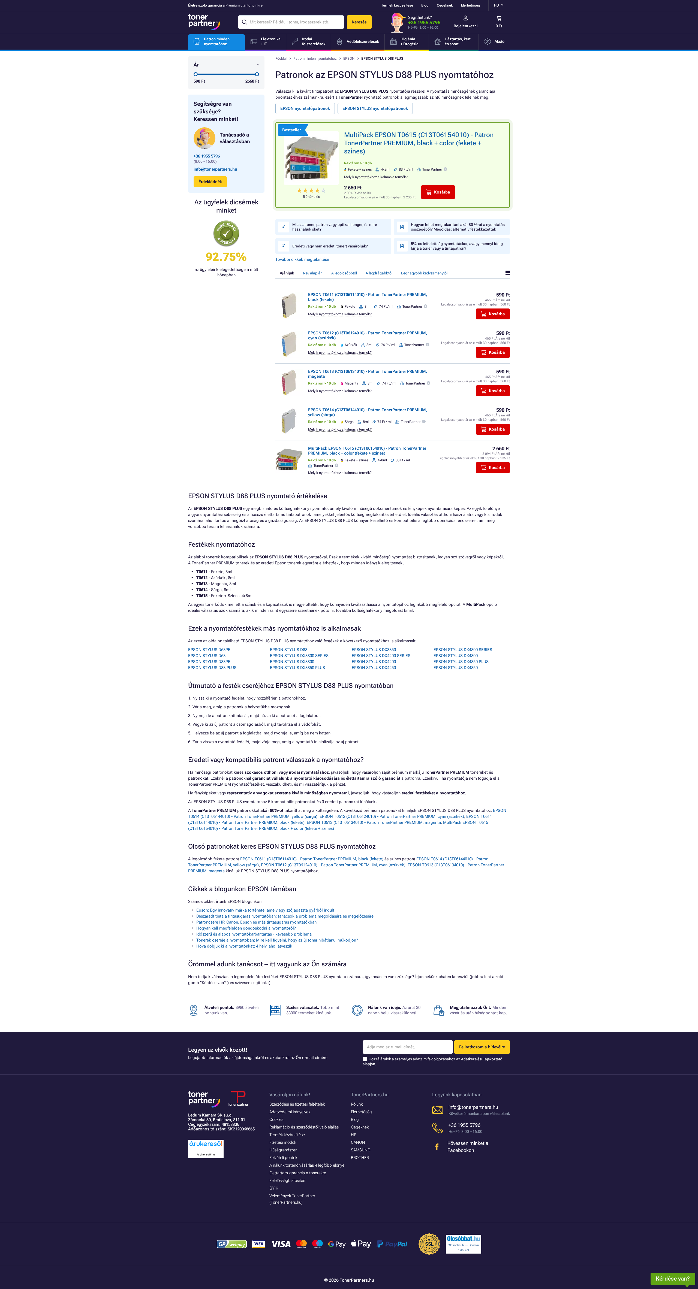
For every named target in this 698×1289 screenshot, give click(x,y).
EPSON (348, 58)
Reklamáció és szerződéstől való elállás (304, 1127)
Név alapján (313, 273)
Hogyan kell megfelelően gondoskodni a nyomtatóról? (246, 928)
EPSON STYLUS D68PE (209, 649)
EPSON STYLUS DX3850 (374, 649)
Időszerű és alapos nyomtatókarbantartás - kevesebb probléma (254, 934)
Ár (196, 65)
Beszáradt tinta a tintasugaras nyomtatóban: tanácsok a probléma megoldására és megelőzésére (285, 916)
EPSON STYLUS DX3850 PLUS (297, 667)
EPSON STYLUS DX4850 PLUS (461, 661)
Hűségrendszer (283, 1150)
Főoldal (281, 58)
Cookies (276, 1119)
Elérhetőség (470, 5)
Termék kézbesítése (397, 5)
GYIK (273, 1188)
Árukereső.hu (206, 1154)
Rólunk (357, 1104)
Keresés (359, 22)
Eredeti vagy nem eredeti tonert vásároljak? (330, 246)
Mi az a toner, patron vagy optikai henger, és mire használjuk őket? (334, 226)
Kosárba (442, 192)
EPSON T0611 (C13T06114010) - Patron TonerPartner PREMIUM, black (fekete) (311, 859)
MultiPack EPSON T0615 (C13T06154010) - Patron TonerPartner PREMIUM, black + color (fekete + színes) (419, 143)
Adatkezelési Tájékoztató (481, 1059)
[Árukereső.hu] (205, 1146)
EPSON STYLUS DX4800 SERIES (463, 649)
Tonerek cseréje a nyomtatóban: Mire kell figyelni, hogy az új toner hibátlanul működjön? (277, 940)
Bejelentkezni (466, 26)
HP (353, 1134)
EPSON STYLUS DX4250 (374, 667)
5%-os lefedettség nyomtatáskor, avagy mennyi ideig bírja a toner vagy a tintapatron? (457, 245)
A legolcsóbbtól (344, 273)
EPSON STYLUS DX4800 (456, 655)
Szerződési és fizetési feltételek (297, 1104)
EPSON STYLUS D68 (206, 655)
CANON (358, 1142)
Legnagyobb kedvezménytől (424, 273)
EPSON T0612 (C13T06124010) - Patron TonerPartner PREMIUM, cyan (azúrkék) (392, 816)
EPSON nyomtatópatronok (305, 108)
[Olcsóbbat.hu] (463, 1238)
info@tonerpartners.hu (215, 169)
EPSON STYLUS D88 (288, 649)
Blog (425, 5)
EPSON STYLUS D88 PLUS (212, 667)
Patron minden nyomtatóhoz (314, 58)
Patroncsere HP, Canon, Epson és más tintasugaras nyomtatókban (256, 922)
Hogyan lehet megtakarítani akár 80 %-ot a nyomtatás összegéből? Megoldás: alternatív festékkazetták (458, 226)
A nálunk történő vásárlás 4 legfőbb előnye (306, 1165)
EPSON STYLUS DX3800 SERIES (299, 655)
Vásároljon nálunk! (289, 1094)
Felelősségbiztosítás (287, 1180)
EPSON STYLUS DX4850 (456, 667)
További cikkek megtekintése (302, 259)
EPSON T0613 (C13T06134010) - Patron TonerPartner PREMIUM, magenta (374, 822)
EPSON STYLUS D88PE (209, 661)
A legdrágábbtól (379, 273)
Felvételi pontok (283, 1157)
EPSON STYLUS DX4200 (374, 661)
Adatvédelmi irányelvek (289, 1111)
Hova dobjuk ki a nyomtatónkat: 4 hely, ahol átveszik (244, 946)
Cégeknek (445, 5)
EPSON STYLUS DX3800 (292, 661)
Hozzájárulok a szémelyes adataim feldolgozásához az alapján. (432, 1061)
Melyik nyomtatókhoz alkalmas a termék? (376, 177)
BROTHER (360, 1157)
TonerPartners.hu (370, 1094)
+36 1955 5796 (424, 22)
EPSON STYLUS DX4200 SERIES (381, 655)
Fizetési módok (282, 1142)
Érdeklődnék (210, 181)
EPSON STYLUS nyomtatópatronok (375, 108)
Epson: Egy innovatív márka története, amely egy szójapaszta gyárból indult (265, 910)
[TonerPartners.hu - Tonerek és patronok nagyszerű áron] (204, 22)
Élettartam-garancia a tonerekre (297, 1172)
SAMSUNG (360, 1150)
